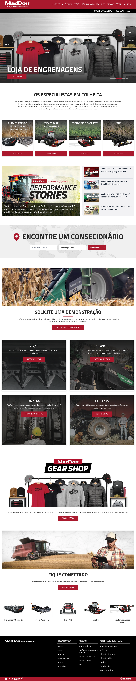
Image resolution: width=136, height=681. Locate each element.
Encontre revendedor (97, 248)
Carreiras (60, 654)
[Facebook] (6, 678)
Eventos (60, 650)
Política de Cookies (106, 658)
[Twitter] (12, 679)
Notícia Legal (104, 650)
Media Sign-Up (105, 666)
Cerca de (60, 662)
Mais (80, 664)
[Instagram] (9, 678)
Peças (76, 4)
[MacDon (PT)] (17, 4)
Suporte (68, 4)
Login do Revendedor (107, 670)
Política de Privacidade (107, 654)
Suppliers (103, 662)
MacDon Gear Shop (63, 658)
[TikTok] (22, 678)
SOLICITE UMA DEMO (103, 11)
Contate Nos (61, 666)
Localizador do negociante (93, 4)
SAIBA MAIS (16, 76)
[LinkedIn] (19, 678)
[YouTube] (15, 678)
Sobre (118, 4)
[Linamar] (125, 678)
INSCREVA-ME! (68, 588)
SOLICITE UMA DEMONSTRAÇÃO (68, 327)
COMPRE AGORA (68, 518)
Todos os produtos (85, 646)
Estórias (110, 4)
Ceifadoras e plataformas (87, 656)
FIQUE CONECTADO (122, 11)
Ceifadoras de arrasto (86, 660)
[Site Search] (124, 4)
